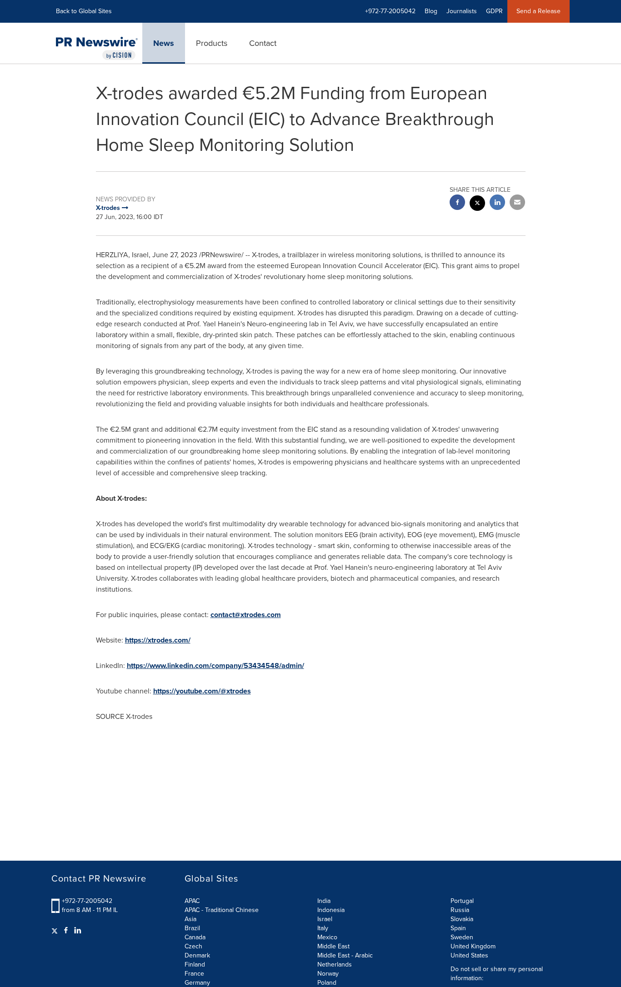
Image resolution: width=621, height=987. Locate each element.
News (163, 43)
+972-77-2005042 (87, 901)
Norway (328, 973)
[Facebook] (66, 930)
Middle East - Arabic (345, 955)
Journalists (461, 11)
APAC (192, 901)
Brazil (192, 928)
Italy (322, 928)
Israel (324, 919)
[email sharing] (517, 203)
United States (469, 955)
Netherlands (334, 964)
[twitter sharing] (477, 204)
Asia (190, 919)
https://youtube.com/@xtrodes (202, 691)
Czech (193, 946)
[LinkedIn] (78, 930)
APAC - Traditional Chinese (222, 910)
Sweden (462, 937)
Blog (431, 11)
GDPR (494, 11)
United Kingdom (473, 946)
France (194, 973)
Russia (460, 910)
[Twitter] (55, 930)
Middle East (333, 946)
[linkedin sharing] (497, 203)
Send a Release (538, 11)
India (324, 901)
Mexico (327, 937)
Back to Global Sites (84, 11)
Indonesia (331, 910)
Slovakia (462, 919)
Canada (195, 937)
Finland (195, 964)
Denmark (197, 955)
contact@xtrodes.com (245, 614)
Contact (262, 43)
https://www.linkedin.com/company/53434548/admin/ (215, 665)
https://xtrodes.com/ (157, 640)
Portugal (462, 901)
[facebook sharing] (457, 203)
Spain (458, 928)
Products (211, 43)
